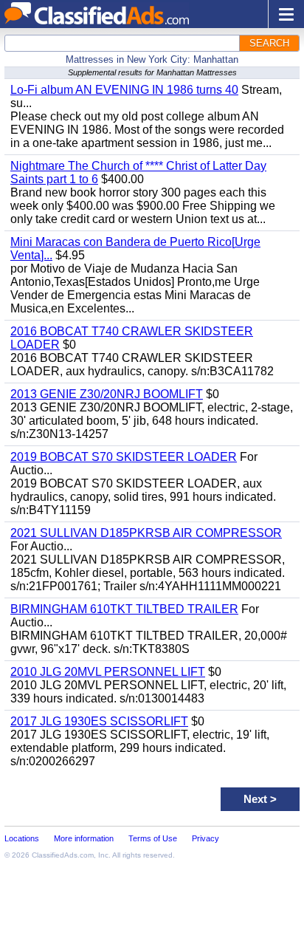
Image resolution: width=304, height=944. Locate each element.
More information (84, 838)
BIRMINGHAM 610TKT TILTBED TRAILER (124, 609)
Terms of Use (152, 838)
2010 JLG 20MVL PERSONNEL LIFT (107, 672)
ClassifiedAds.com (63, 855)
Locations (21, 838)
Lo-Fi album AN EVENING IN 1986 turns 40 (124, 89)
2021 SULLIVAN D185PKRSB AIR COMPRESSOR (146, 533)
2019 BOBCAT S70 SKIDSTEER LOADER (123, 457)
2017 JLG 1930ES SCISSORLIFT (99, 721)
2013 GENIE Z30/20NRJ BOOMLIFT (106, 394)
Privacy (205, 838)
